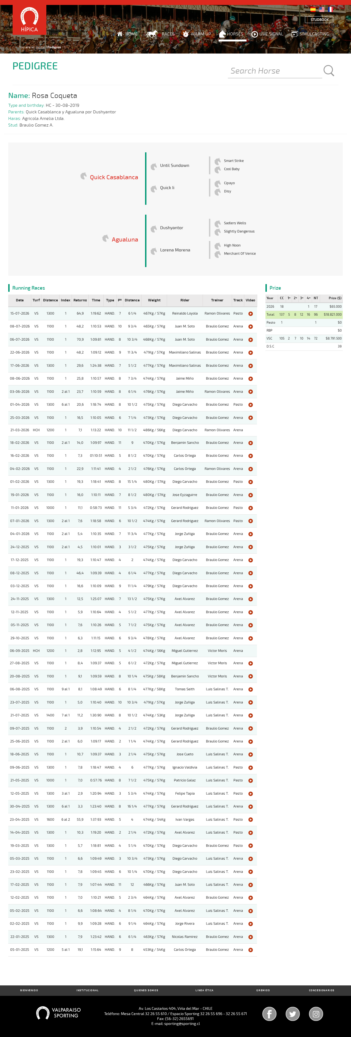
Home (131, 34)
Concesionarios (322, 990)
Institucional (88, 990)
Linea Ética (205, 990)
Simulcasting (314, 34)
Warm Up (201, 34)
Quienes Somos (146, 990)
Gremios (263, 990)
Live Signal (271, 34)
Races (168, 34)
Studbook (320, 20)
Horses (235, 34)
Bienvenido (29, 990)
